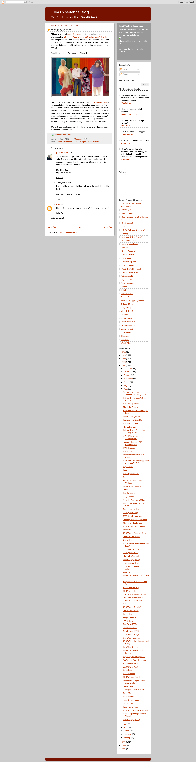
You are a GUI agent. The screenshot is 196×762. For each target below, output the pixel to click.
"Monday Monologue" (129, 244)
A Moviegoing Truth (131, 563)
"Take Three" (126, 258)
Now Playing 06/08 (131, 631)
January (127, 738)
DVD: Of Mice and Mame (133, 516)
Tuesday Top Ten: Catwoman (135, 520)
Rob (58, 204)
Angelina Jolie (126, 280)
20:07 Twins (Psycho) (132, 607)
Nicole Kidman (127, 318)
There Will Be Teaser (131, 537)
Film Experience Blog (70, 12)
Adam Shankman (74, 34)
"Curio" (124, 227)
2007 (124, 366)
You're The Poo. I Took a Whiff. (136, 660)
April (126, 727)
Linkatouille (127, 451)
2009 (124, 359)
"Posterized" (126, 248)
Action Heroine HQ (131, 588)
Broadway (125, 287)
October (127, 375)
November (128, 372)
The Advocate (127, 134)
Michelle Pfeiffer (127, 311)
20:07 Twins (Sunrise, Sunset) (135, 533)
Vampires (125, 340)
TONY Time (128, 621)
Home (80, 227)
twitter (131, 49)
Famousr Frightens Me (132, 420)
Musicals (124, 315)
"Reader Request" (128, 251)
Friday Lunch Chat (130, 707)
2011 (124, 352)
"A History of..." (127, 210)
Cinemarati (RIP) (130, 628)
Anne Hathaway (127, 283)
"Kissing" (124, 234)
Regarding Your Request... (134, 657)
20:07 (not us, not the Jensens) (136, 710)
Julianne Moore (127, 304)
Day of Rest (128, 467)
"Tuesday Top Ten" (129, 262)
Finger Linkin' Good (131, 618)
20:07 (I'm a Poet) (130, 667)
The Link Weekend (131, 556)
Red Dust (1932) (130, 624)
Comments (126, 74)
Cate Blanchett (127, 290)
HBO (125, 604)
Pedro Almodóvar (128, 325)
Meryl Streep (126, 308)
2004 (124, 749)
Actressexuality (127, 276)
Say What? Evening (131, 638)
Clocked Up (128, 704)
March (126, 731)
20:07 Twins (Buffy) (131, 591)
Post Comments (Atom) (68, 232)
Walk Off (126, 572)
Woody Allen (126, 343)
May (126, 724)
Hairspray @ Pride (61, 29)
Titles (125, 490)
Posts (124, 70)
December (128, 369)
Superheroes (126, 332)
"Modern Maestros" (129, 241)
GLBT (75, 142)
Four (125, 470)
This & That (128, 686)
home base (123, 49)
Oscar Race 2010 (128, 322)
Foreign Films (126, 297)
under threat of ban (99, 102)
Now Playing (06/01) (131, 720)
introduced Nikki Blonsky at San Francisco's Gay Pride (86, 37)
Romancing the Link (131, 509)
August (127, 382)
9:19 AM (59, 178)
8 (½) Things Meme (131, 404)
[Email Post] (85, 139)
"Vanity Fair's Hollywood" (131, 269)
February (128, 734)
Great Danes (128, 670)
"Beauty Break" (127, 213)
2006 (124, 742)
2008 (124, 362)
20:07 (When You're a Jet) (133, 690)
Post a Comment (57, 218)
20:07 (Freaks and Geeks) (134, 526)
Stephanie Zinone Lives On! (134, 594)
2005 (124, 745)
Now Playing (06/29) (131, 417)
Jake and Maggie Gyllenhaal (132, 301)
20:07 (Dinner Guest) (131, 677)
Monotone (127, 530)
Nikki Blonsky (93, 142)
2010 (124, 355)
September (128, 379)
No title (126, 477)
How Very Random (130, 647)
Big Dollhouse (129, 493)
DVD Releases (129, 448)
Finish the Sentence (131, 407)
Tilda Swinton (126, 336)
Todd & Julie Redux (131, 700)
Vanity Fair (126, 103)
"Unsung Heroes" (128, 265)
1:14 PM (59, 199)
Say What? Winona (131, 549)
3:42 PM (59, 213)
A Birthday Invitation (131, 664)
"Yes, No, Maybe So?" (130, 272)
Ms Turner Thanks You (132, 523)
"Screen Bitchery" (128, 255)
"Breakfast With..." (128, 223)
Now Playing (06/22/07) (132, 486)
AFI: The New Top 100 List (134, 500)
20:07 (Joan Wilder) (131, 553)
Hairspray (83, 142)
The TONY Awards (131, 611)
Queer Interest (127, 329)
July (126, 386)
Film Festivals (127, 294)
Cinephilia (125, 159)
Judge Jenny (128, 497)
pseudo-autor (62, 153)
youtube (140, 49)
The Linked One (129, 427)
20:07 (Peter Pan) (130, 513)
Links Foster (128, 697)
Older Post (108, 227)
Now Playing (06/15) (131, 560)
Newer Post (51, 227)
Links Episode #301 (131, 474)
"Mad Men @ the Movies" (131, 237)
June (126, 389)
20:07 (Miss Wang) (131, 635)
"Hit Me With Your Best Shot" (133, 230)
